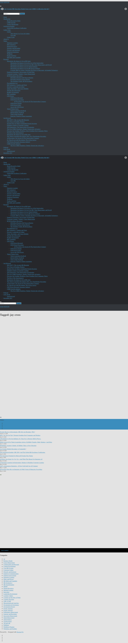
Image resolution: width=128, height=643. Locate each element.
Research (6, 59)
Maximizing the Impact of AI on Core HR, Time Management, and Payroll (31, 65)
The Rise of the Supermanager (15, 133)
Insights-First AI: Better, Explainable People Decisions (22, 123)
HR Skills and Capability (14, 57)
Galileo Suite (7, 30)
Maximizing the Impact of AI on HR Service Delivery (25, 68)
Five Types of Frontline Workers (16, 122)
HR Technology (11, 44)
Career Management (9, 563)
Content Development (6, 387)
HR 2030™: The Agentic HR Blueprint (18, 120)
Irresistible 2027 (7, 153)
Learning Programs (8, 599)
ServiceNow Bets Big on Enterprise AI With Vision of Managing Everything (21, 469)
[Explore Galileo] (29, 548)
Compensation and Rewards (11, 564)
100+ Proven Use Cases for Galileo (20, 33)
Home (5, 17)
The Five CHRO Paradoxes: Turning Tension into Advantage (23, 129)
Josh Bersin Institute (9, 26)
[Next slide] (126, 9)
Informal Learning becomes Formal (16, 394)
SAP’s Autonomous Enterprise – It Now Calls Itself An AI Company (19, 466)
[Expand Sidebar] (0, 474)
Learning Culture (40, 387)
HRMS (5, 586)
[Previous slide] (2, 9)
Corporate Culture (8, 570)
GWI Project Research (16, 98)
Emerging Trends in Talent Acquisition (21, 116)
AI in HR (13, 35)
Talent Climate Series (13, 109)
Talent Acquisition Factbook (18, 111)
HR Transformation (8, 585)
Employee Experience (13, 52)
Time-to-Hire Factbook (16, 114)
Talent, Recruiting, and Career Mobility (18, 89)
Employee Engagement (9, 575)
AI (4, 559)
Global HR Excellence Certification (16, 28)
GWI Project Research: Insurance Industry (18, 142)
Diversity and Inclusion (13, 50)
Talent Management (8, 618)
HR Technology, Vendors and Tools (17, 85)
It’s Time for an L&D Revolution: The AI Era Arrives (21, 140)
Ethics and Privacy (8, 579)
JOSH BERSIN (4, 2)
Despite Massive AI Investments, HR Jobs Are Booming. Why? (17, 432)
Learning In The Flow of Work (11, 597)
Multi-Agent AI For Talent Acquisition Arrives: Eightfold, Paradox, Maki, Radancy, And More (26, 442)
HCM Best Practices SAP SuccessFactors (21, 77)
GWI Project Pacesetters (17, 100)
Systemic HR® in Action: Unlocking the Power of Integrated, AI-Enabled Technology (34, 70)
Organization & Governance (11, 605)
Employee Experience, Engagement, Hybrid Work (20, 72)
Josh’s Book (6, 149)
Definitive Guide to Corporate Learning (18, 125)
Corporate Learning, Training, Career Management (21, 74)
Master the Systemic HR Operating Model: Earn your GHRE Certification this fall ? (24, 9)
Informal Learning (30, 387)
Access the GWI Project (17, 107)
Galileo (9, 32)
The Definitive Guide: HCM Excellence (21, 81)
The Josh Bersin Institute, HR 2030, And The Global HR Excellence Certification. (22, 452)
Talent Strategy (7, 619)
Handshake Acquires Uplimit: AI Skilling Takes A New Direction (18, 445)
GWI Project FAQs (15, 105)
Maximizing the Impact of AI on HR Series (19, 61)
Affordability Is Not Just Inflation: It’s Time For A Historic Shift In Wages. (20, 439)
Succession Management (10, 616)
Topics (5, 41)
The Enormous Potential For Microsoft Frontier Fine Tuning (16, 456)
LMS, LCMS (7, 601)
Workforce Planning (8, 627)
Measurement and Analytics (11, 603)
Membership (6, 19)
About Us (6, 39)
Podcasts (5, 147)
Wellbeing (10, 54)
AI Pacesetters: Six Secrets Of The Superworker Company (30, 101)
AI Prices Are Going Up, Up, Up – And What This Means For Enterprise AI (21, 459)
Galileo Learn (11, 37)
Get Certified (4, 550)
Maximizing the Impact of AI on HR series (18, 134)
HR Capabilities (11, 94)
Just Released (7, 118)
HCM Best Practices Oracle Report (20, 79)
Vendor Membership (12, 24)
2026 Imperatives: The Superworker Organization (20, 127)
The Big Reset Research (13, 90)
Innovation (6, 592)
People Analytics (11, 55)
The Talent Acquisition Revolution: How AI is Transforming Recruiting (26, 136)
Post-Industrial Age (12, 83)
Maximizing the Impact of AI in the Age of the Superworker (26, 63)
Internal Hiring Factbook (17, 112)
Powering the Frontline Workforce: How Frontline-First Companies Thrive (27, 131)
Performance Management (10, 612)
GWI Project (10, 96)
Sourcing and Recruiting (13, 48)
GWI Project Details (16, 103)
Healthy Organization (13, 92)
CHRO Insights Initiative (14, 144)
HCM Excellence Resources (14, 76)
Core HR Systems (8, 568)
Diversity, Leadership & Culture (15, 87)
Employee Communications (11, 574)
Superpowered (11, 151)
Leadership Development (10, 594)
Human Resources (12, 46)
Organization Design (9, 607)
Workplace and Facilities (10, 629)
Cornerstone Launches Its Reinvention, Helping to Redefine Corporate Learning (22, 462)
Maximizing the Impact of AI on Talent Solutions (23, 66)
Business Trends (7, 561)
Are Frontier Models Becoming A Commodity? (13, 449)
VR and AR (6, 623)
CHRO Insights (11, 22)
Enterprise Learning (12, 43)
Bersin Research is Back (13, 21)
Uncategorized (7, 621)
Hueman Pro (20, 632)
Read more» (34, 406)
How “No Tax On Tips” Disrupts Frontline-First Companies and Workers (20, 435)
